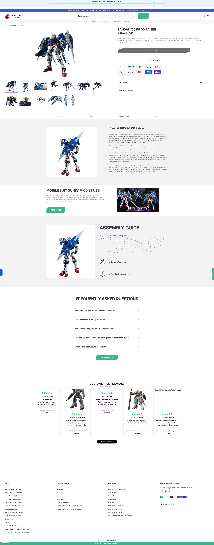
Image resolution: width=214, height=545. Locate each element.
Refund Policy (112, 499)
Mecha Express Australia (109, 540)
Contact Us (126, 22)
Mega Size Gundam (11, 509)
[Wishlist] (204, 16)
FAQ (58, 492)
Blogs (58, 496)
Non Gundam (105, 22)
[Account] (201, 16)
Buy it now (153, 56)
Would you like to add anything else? (17, 529)
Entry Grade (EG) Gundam (13, 496)
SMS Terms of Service (115, 509)
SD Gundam (9, 519)
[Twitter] (166, 491)
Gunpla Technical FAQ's (12, 526)
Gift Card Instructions (115, 512)
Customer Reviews (63, 502)
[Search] (143, 16)
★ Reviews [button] (212, 274)
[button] (107, 543)
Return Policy (112, 496)
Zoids (7, 522)
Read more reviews (107, 442)
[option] (56, 53)
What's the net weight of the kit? (90, 347)
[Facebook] (162, 491)
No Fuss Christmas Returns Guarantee (17, 532)
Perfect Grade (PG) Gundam (14, 512)
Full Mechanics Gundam (13, 499)
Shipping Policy (113, 492)
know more (106, 357)
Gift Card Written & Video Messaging (120, 516)
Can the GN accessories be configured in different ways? (102, 338)
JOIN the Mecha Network (13, 489)
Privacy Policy (112, 502)
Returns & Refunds (126, 90)
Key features (123, 82)
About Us (117, 22)
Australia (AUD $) (166, 504)
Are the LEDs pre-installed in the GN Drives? (96, 310)
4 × (130, 71)
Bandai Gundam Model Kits (14, 492)
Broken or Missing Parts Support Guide (69, 506)
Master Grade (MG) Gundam (14, 506)
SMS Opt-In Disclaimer (115, 506)
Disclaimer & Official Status (117, 489)
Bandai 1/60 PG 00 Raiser (17, 25)
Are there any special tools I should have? (94, 329)
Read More (56, 210)
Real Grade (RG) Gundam (13, 516)
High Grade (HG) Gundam (13, 502)
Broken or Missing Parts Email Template (69, 509)
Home (86, 22)
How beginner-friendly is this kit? (90, 319)
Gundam (93, 22)
